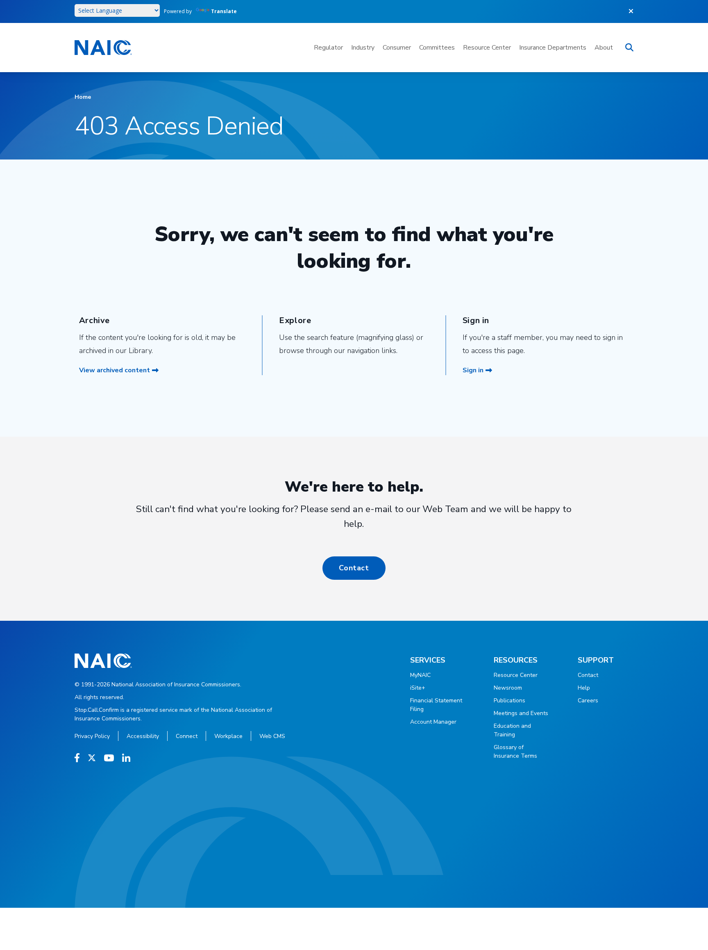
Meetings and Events (521, 713)
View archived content (114, 370)
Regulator (328, 47)
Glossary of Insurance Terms (515, 751)
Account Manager (433, 722)
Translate (224, 11)
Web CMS (272, 736)
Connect (186, 736)
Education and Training (512, 730)
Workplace (228, 736)
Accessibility (143, 736)
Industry (362, 47)
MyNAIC (420, 675)
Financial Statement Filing (436, 705)
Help (584, 688)
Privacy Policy (92, 736)
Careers (588, 700)
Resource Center (487, 47)
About (604, 47)
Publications (509, 700)
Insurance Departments (552, 47)
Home (83, 97)
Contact (354, 568)
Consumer (397, 47)
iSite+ (417, 688)
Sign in (473, 370)
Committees (437, 47)
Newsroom (508, 688)
